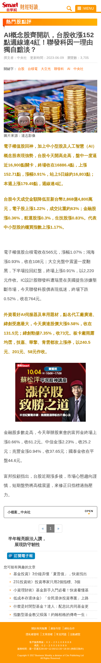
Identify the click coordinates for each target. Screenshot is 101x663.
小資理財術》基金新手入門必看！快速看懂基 (51, 590)
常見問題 (61, 634)
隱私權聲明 (32, 634)
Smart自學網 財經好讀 (30, 7)
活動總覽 (75, 634)
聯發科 (59, 69)
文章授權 (47, 634)
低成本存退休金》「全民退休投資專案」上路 (51, 598)
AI (68, 69)
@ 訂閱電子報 (21, 556)
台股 (21, 69)
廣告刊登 (55, 628)
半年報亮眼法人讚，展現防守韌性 (27, 541)
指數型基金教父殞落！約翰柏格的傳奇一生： (51, 615)
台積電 (33, 69)
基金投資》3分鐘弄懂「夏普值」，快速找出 (50, 574)
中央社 (78, 69)
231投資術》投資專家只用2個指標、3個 (46, 582)
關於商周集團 (39, 628)
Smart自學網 (11, 7)
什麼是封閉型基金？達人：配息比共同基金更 (51, 606)
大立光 (46, 69)
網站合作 (69, 628)
